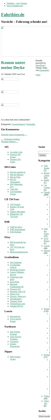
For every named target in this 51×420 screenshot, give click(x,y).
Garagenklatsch (18, 124)
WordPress (40, 65)
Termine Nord (16, 301)
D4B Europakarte (17, 229)
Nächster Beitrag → (9, 141)
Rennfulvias (15, 316)
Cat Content (47, 186)
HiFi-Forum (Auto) (15, 358)
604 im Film (15, 177)
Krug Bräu (14, 282)
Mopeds (47, 250)
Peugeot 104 (15, 289)
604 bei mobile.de (17, 172)
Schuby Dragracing (15, 345)
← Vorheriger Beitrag (10, 139)
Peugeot (47, 309)
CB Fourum (15, 204)
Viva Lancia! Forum (15, 320)
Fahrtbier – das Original (17, 3)
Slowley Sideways (18, 296)
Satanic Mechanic (17, 212)
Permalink (31, 124)
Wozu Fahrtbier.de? (15, 6)
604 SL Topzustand (15, 180)
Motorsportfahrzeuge (19, 252)
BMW (46, 180)
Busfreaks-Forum (17, 270)
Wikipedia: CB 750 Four (16, 215)
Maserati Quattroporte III (16, 285)
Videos (47, 396)
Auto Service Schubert (15, 338)
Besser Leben (47, 174)
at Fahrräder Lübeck (15, 266)
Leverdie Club (16, 152)
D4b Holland (15, 232)
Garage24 (14, 341)
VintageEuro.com (17, 304)
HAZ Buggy (47, 239)
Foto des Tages (46, 231)
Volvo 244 (46, 402)
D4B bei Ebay (16, 227)
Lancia (47, 246)
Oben (38, 75)
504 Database (16, 262)
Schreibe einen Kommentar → (14, 134)
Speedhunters (15, 299)
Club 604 (14, 189)
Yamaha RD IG (16, 306)
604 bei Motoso (16, 174)
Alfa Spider (46, 167)
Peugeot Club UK (17, 291)
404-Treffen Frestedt (15, 333)
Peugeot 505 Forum (15, 155)
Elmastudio (44, 70)
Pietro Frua (14, 294)
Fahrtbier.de (12, 14)
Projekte (47, 355)
